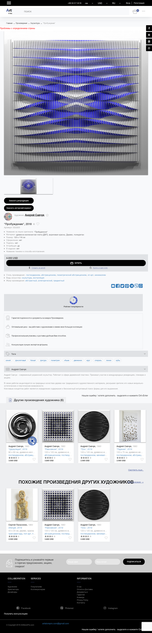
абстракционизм (48, 275)
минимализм (100, 275)
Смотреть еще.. (136, 469)
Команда (80, 597)
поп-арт (27, 534)
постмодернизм (33, 275)
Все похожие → (136, 481)
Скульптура (35, 23)
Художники (12, 586)
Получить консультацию (16, 613)
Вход (128, 3)
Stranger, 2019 (15, 528)
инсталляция (38, 278)
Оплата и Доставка (85, 589)
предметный (58, 281)
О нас (79, 586)
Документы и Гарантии (82, 593)
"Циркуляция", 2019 (17, 449)
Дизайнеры (12, 592)
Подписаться (134, 562)
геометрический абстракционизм (72, 275)
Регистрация (139, 3)
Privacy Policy (82, 600)
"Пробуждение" (49, 23)
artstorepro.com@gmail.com (55, 623)
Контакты (81, 602)
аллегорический (45, 281)
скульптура (27, 278)
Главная (9, 23)
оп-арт (91, 275)
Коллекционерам (38, 589)
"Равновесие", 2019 (54, 449)
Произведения (21, 23)
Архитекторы (13, 589)
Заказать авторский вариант (18, 208)
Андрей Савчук (34, 215)
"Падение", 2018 (124, 449)
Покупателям (36, 586)
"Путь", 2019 (86, 449)
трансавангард (15, 534)
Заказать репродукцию (19, 201)
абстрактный (31, 281)
